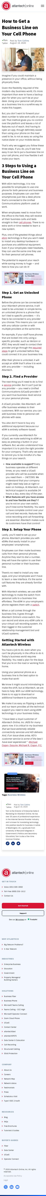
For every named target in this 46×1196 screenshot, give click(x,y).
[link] (18, 6)
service (7, 385)
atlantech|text (10, 1031)
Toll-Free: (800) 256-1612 (14, 891)
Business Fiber (10, 996)
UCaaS (6, 1023)
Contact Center (10, 1027)
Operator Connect (11, 1159)
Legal (6, 1180)
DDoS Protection (10, 1053)
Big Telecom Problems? (13, 944)
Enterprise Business (12, 964)
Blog (6, 1117)
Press (6, 1092)
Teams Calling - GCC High (14, 1009)
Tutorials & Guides (11, 1130)
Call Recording (10, 1045)
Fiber (6, 1146)
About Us (8, 1070)
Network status (10, 1083)
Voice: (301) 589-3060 (13, 887)
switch (35, 604)
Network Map (9, 1079)
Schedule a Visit (10, 1096)
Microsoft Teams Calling (14, 1005)
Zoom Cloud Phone (12, 1018)
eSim (4, 238)
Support (23, 913)
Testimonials (9, 1088)
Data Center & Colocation (14, 1040)
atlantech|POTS (10, 1036)
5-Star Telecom (10, 949)
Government (9, 973)
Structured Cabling (12, 1049)
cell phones (25, 222)
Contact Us (8, 896)
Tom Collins (23, 40)
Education (8, 969)
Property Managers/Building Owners (12, 978)
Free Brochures (10, 1126)
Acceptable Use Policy (13, 1176)
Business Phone (10, 1001)
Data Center (9, 1150)
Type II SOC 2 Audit (12, 1101)
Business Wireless (17, 795)
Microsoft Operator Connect (15, 1014)
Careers (7, 1074)
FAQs (6, 1122)
